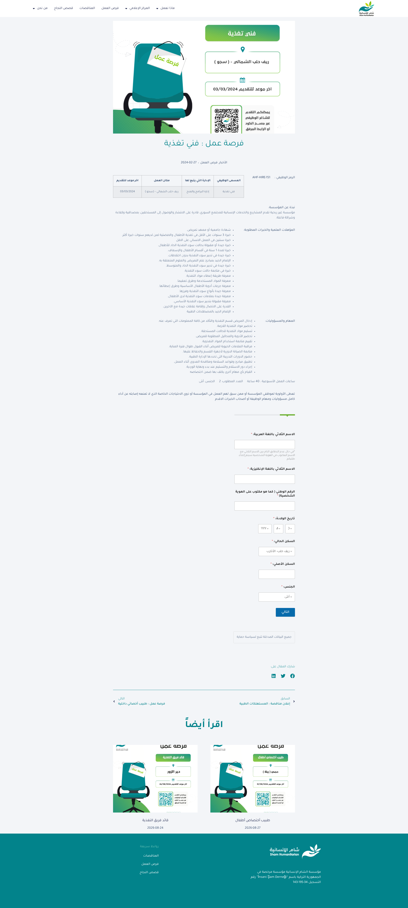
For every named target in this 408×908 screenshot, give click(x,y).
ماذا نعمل (167, 8)
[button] (292, 676)
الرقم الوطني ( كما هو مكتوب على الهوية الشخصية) (265, 494)
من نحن (42, 8)
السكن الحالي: (283, 541)
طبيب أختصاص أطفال (252, 821)
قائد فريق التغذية (155, 821)
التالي (285, 612)
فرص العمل (110, 8)
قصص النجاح (63, 8)
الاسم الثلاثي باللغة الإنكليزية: (271, 469)
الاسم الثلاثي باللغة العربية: (273, 434)
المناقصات (87, 8)
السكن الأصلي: (283, 564)
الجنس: (288, 587)
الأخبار (223, 163)
